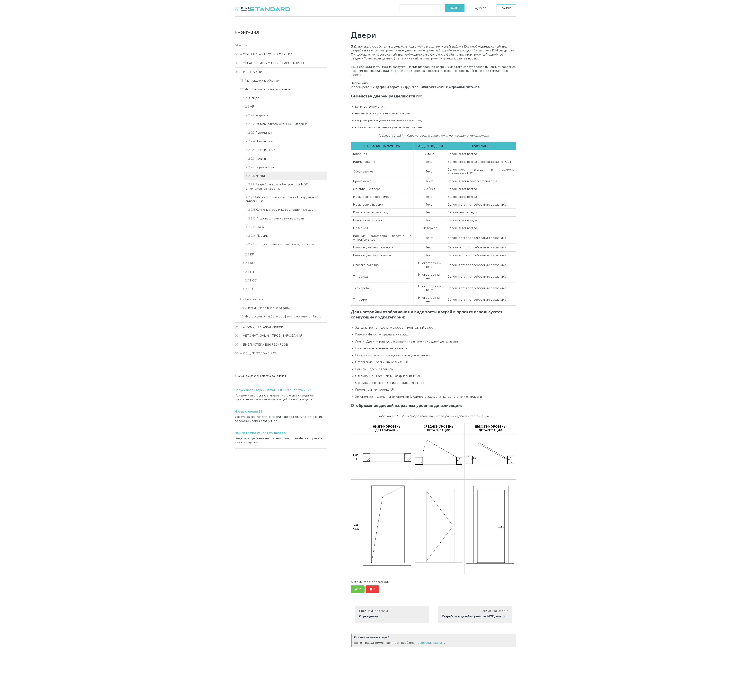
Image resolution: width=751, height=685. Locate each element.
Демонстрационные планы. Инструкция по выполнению (282, 199)
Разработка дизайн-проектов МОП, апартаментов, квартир (277, 186)
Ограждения (264, 167)
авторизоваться (432, 642)
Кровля (260, 158)
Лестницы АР (265, 149)
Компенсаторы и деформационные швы (285, 209)
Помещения (264, 141)
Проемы (262, 235)
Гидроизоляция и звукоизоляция (280, 218)
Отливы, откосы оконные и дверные (281, 124)
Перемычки (263, 132)
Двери (260, 175)
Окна (260, 227)
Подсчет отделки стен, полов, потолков (285, 244)
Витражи (261, 115)
